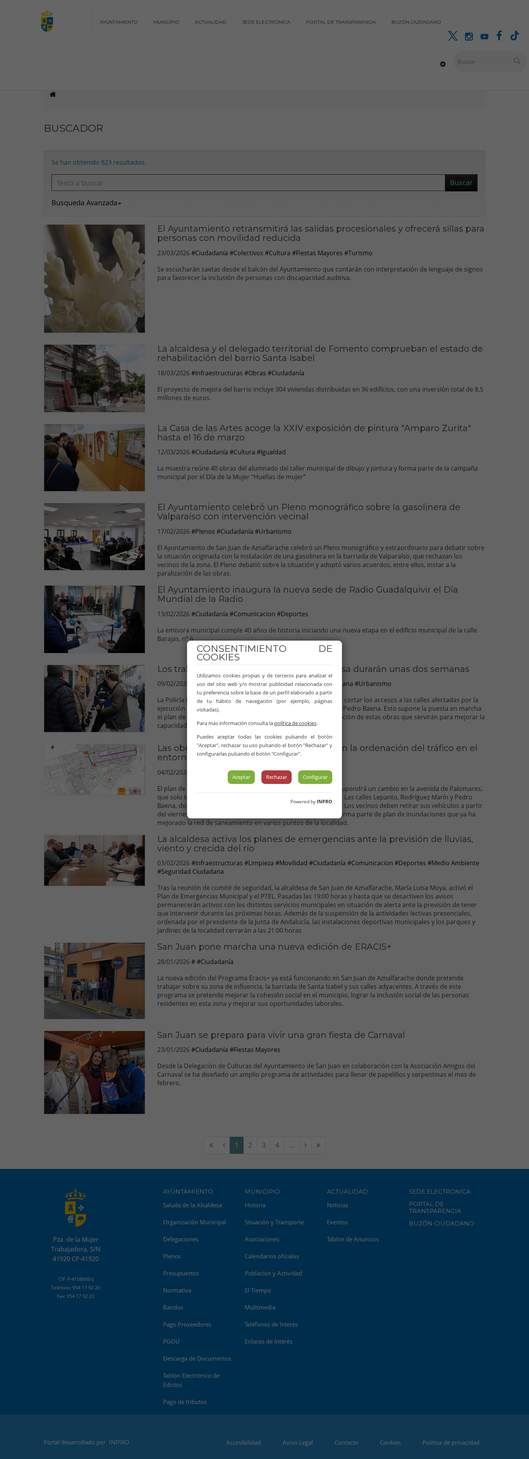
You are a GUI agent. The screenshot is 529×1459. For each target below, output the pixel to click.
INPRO (324, 801)
